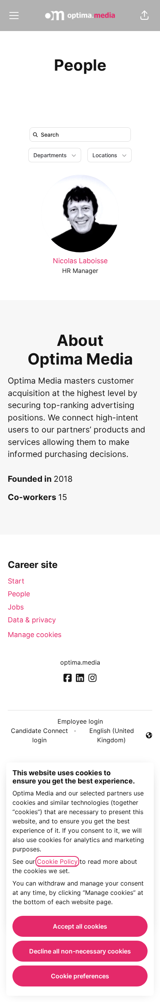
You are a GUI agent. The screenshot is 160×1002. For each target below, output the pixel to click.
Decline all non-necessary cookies (80, 951)
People (19, 594)
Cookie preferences (80, 976)
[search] (82, 134)
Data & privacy (32, 620)
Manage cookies (34, 634)
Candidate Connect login (39, 735)
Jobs (16, 607)
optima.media (80, 662)
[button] (144, 15)
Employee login (80, 721)
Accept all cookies (80, 926)
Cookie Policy (57, 861)
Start (16, 581)
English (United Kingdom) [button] (106, 735)
